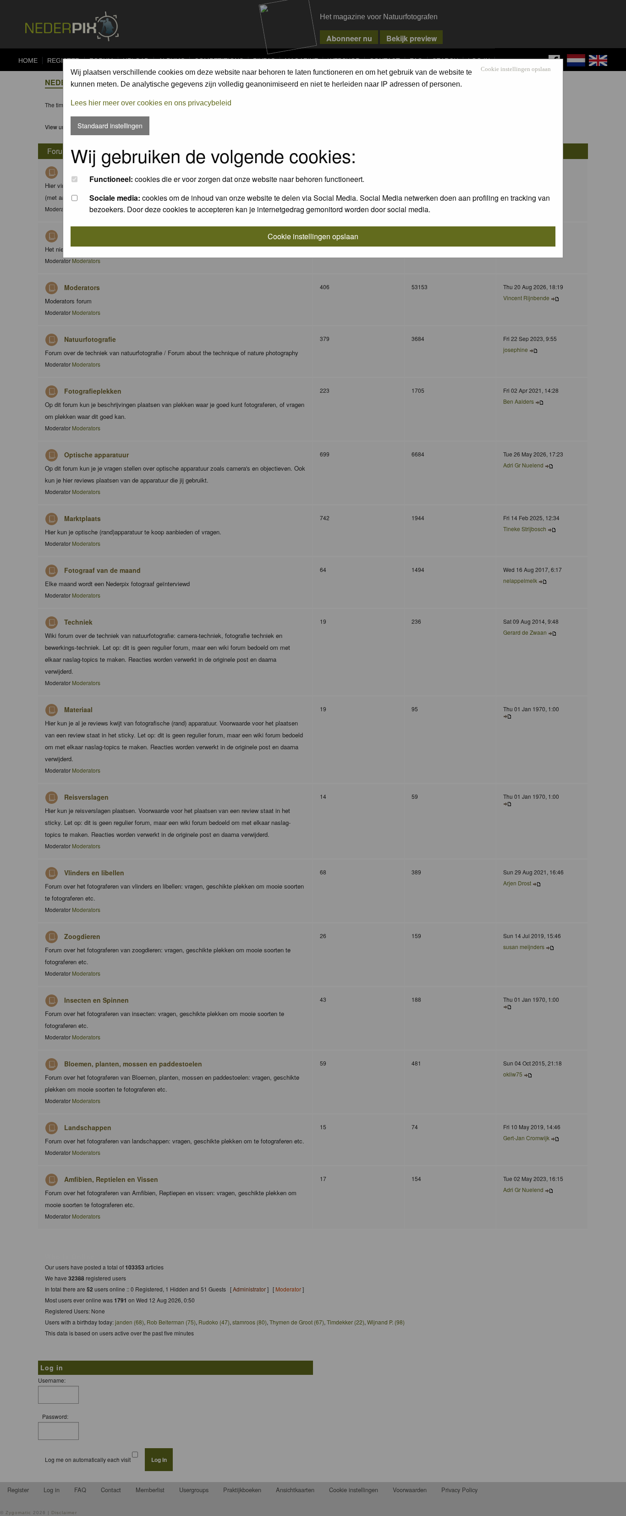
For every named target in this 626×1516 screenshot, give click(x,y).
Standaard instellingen (110, 125)
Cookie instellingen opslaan (516, 69)
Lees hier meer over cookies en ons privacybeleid (151, 103)
